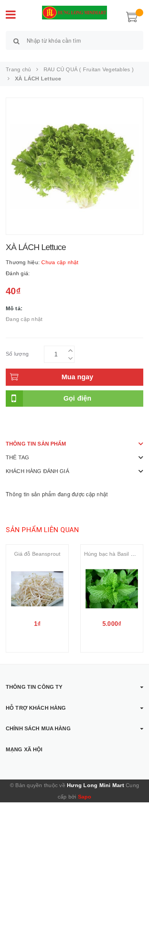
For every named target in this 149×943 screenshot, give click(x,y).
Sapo (85, 797)
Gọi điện (77, 398)
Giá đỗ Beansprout (37, 554)
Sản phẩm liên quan (42, 529)
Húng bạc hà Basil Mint (112, 554)
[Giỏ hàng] (132, 16)
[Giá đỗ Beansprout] (37, 589)
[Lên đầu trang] (133, 920)
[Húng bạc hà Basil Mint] (111, 589)
